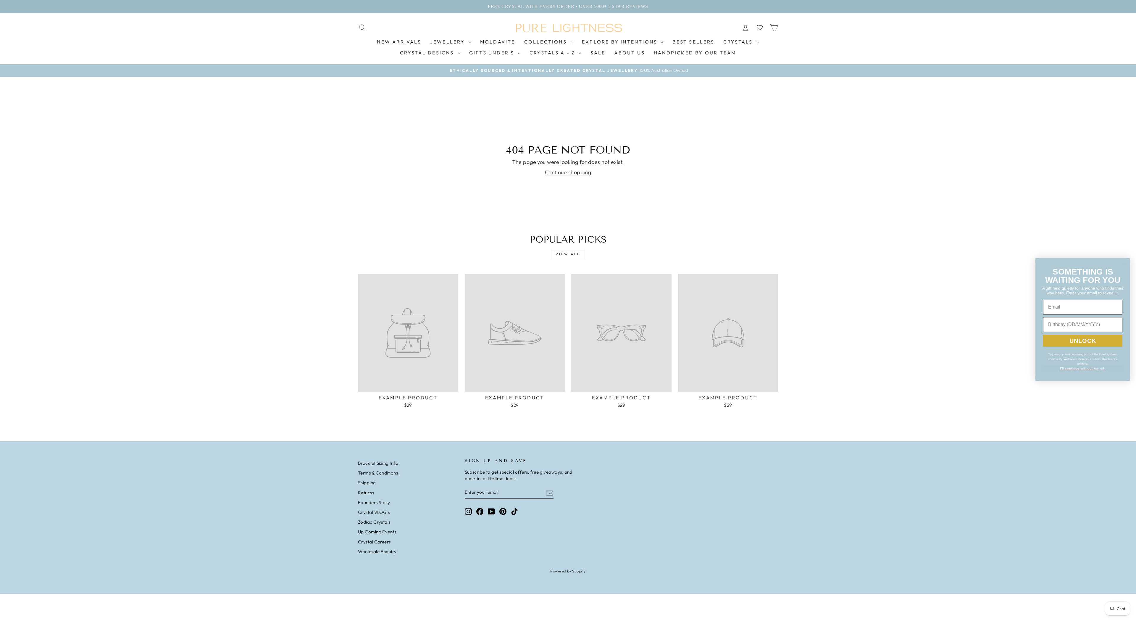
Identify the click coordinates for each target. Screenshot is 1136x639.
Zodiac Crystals (374, 522)
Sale (598, 53)
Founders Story (374, 502)
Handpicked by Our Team (695, 53)
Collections (546, 42)
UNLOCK (1082, 341)
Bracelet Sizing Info (378, 463)
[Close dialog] (1125, 264)
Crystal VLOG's (374, 512)
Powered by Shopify (567, 571)
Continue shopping (568, 172)
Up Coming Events (377, 532)
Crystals (739, 42)
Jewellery (448, 42)
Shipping (367, 482)
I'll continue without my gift (1083, 368)
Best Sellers (693, 42)
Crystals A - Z (553, 53)
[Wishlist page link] (760, 27)
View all (568, 254)
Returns (366, 493)
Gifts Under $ (492, 53)
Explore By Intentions (620, 42)
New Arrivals (399, 42)
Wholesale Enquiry (377, 551)
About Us (629, 53)
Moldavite (497, 42)
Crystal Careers (374, 542)
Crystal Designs (428, 53)
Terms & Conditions (378, 473)
